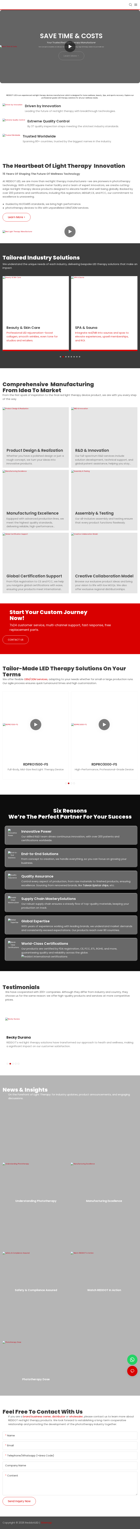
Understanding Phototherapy (36, 1201)
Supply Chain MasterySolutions (48, 898)
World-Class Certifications (44, 943)
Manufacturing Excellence (32, 513)
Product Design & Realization (34, 450)
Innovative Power (36, 831)
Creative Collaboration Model (104, 576)
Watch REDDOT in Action (104, 1290)
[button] (60, 356)
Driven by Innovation (43, 106)
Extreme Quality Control (48, 121)
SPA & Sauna (86, 327)
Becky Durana (18, 1037)
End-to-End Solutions (39, 853)
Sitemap (46, 1522)
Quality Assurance (37, 876)
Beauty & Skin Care (23, 327)
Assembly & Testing (94, 513)
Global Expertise (35, 921)
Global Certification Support (34, 576)
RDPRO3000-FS (104, 764)
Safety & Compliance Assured (36, 1290)
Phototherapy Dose (36, 1379)
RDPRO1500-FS (35, 764)
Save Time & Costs (71, 35)
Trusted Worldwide (39, 136)
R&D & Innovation (92, 450)
